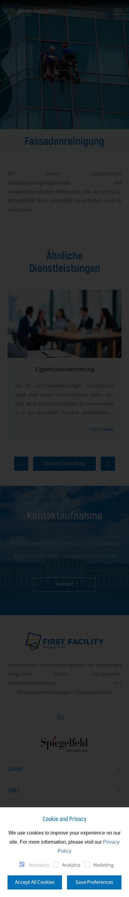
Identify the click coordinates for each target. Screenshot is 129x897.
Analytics (71, 865)
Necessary (38, 865)
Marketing (103, 865)
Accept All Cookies (34, 882)
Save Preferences (94, 882)
